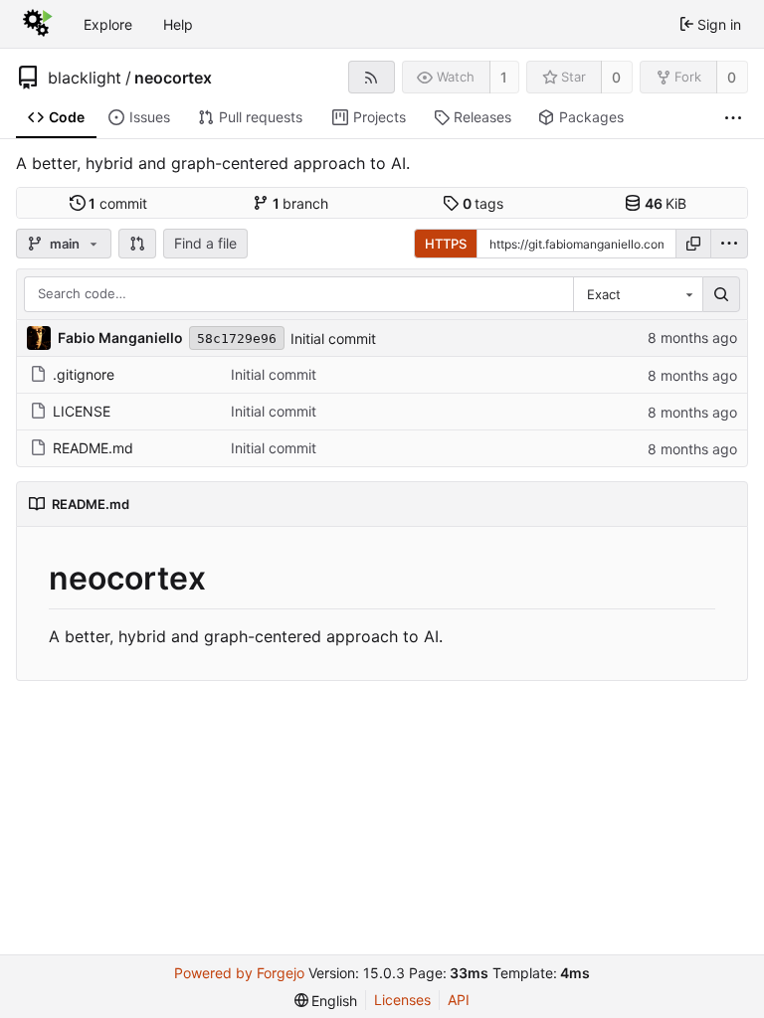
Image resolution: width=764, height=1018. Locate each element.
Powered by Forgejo (239, 972)
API (459, 999)
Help (178, 24)
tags (483, 203)
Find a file (205, 243)
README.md (93, 447)
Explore (108, 24)
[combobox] (637, 294)
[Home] (38, 24)
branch (301, 203)
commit (118, 203)
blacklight (84, 77)
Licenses (402, 999)
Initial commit (333, 338)
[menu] (729, 243)
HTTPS (446, 244)
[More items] (733, 117)
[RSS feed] (371, 77)
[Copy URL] (693, 243)
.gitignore (83, 374)
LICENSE (81, 411)
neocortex (173, 77)
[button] (137, 243)
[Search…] (721, 294)
